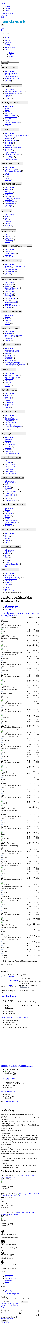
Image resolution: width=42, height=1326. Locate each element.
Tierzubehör (11, 546)
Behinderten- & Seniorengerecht (15, 266)
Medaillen (8, 446)
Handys (7, 318)
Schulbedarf (8, 338)
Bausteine (8, 488)
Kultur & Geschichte (11, 117)
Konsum (8, 369)
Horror (7, 220)
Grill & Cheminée (10, 298)
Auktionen (8, 40)
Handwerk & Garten (12, 279)
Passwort (24, 1313)
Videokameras (9, 240)
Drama (7, 218)
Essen (6, 535)
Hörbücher (8, 111)
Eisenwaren (8, 286)
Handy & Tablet (12, 311)
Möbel (7, 582)
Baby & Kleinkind (10, 483)
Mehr (10, 985)
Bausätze (7, 395)
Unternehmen (9, 1275)
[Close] (1, 1309)
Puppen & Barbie (10, 495)
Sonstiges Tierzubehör (11, 564)
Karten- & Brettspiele (11, 491)
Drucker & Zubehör (11, 169)
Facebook (8, 1101)
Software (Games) (10, 253)
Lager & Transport (10, 153)
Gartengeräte (9, 293)
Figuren (7, 442)
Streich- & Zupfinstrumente (13, 426)
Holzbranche (9, 151)
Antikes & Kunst (10, 67)
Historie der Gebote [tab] (12, 607)
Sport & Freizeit (13, 504)
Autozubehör (9, 193)
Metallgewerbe (9, 156)
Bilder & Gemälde (10, 75)
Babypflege (8, 333)
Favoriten (5, 15)
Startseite (7, 587)
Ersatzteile (8, 196)
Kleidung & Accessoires (11, 344)
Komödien (8, 223)
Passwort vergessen (7, 1319)
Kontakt (7, 46)
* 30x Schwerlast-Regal (8, 1177)
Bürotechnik (8, 145)
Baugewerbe (9, 138)
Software (7, 178)
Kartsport (7, 515)
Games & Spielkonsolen (17, 245)
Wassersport (8, 524)
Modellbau (9, 390)
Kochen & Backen (10, 115)
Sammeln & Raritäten (14, 433)
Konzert (7, 537)
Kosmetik (8, 268)
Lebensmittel (9, 379)
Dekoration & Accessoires (13, 577)
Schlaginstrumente (10, 422)
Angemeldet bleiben (9, 1317)
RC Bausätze (9, 402)
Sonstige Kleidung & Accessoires (15, 364)
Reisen (7, 539)
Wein (6, 384)
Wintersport (8, 525)
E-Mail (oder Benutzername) (30, 1311)
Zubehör (7, 98)
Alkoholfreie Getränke (12, 375)
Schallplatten (9, 421)
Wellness (7, 275)
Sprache (7, 49)
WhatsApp (15, 1101)
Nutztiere (7, 559)
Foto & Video (8, 231)
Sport (6, 542)
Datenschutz (8, 1292)
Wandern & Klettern (11, 522)
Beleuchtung (9, 575)
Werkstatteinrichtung (11, 305)
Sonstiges (8, 80)
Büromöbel (8, 144)
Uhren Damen (9, 469)
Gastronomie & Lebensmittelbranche (16, 135)
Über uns (7, 44)
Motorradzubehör (10, 201)
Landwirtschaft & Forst (12, 154)
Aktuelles (8, 1276)
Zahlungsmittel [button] (17, 1066)
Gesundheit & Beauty (11, 260)
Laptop (7, 173)
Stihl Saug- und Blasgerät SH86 (11, 1195)
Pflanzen (7, 300)
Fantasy (7, 110)
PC (6, 176)
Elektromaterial (9, 290)
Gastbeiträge (8, 1280)
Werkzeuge (8, 307)
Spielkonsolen (9, 256)
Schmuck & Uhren (11, 457)
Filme (6, 211)
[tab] (11, 615)
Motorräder (8, 200)
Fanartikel (8, 251)
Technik (7, 82)
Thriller (7, 125)
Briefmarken (8, 439)
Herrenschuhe (9, 360)
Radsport (7, 517)
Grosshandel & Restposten (13, 147)
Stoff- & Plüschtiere (11, 500)
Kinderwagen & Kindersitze (13, 335)
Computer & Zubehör (12, 163)
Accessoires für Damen (12, 350)
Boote (6, 194)
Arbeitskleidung (10, 137)
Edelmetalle (8, 462)
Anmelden (25, 1302)
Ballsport (7, 510)
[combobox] (10, 34)
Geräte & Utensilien (11, 579)
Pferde (7, 560)
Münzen (7, 449)
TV (6, 97)
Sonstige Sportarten (11, 520)
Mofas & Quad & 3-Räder (13, 198)
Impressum (8, 1290)
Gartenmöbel (9, 295)
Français (7, 8)
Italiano (7, 10)
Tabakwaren (8, 382)
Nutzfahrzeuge (9, 203)
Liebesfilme (8, 225)
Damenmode (9, 355)
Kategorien (8, 37)
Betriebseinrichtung (11, 140)
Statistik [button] (8, 1091)
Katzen (7, 555)
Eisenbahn (8, 397)
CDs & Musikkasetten (11, 419)
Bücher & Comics (14, 102)
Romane (7, 120)
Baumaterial (8, 284)
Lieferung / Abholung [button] (14, 1017)
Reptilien (7, 562)
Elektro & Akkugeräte (11, 288)
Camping (7, 511)
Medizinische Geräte (11, 269)
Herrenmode (8, 359)
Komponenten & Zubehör (13, 171)
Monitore (7, 174)
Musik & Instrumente (13, 411)
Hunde (7, 553)
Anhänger (8, 189)
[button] (21, 26)
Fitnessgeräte (9, 513)
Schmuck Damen (10, 464)
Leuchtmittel (8, 580)
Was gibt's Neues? (10, 1278)
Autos (6, 191)
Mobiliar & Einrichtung (12, 78)
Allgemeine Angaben (11, 606)
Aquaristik (8, 552)
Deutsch (3, 3)
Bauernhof (8, 486)
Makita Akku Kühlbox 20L (9, 1214)
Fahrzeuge (11, 183)
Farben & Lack (9, 291)
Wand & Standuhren (11, 473)
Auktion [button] (8, 1078)
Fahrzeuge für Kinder (11, 490)
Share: (3, 1101)
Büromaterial (9, 142)
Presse (7, 1282)
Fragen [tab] (8, 609)
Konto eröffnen (5, 1322)
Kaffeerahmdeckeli (10, 444)
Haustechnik (8, 149)
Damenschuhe (9, 357)
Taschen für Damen (11, 366)
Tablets (7, 322)
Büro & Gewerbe (10, 129)
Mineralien (8, 448)
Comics (7, 108)
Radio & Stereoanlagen (12, 93)
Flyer (6, 1283)
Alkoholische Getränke (12, 377)
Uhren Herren (9, 471)
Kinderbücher (9, 113)
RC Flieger (8, 406)
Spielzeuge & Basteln (13, 477)
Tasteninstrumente (10, 428)
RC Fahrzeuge (9, 404)
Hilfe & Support (7, 13)
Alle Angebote (9, 71)
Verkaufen (8, 42)
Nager (6, 557)
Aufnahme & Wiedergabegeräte (14, 91)
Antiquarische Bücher (11, 73)
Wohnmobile (9, 207)
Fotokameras (9, 236)
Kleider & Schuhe (10, 337)
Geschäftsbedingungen (12, 1294)
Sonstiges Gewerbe (11, 160)
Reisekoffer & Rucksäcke (13, 362)
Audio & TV (11, 86)
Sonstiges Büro (9, 158)
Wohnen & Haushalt (10, 569)
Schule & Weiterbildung (12, 122)
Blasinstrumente (10, 417)
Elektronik (8, 399)
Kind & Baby (10, 328)
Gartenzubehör (9, 297)
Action (7, 216)
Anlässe (7, 353)
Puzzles (7, 497)
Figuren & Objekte (10, 76)
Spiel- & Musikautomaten (13, 453)
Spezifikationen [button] (8, 996)
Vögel (6, 566)
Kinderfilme (8, 222)
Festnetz (7, 317)
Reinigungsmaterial (11, 302)
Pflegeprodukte (9, 271)
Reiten (7, 518)
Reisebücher (8, 118)
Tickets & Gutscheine (18, 529)
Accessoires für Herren (12, 352)
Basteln (7, 484)
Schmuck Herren (10, 466)
